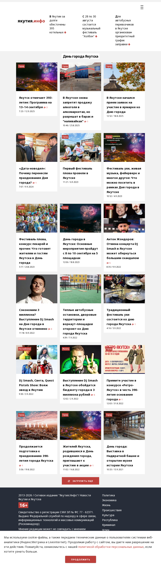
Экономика (109, 500)
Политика (108, 495)
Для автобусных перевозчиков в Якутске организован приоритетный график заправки (124, 30)
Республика (25, 348)
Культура (108, 515)
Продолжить (80, 559)
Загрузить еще (82, 480)
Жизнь (109, 207)
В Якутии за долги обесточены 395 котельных (57, 24)
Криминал (108, 525)
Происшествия (112, 510)
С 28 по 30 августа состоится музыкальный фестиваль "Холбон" (91, 26)
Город (21, 66)
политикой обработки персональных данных (111, 547)
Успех (105, 530)
